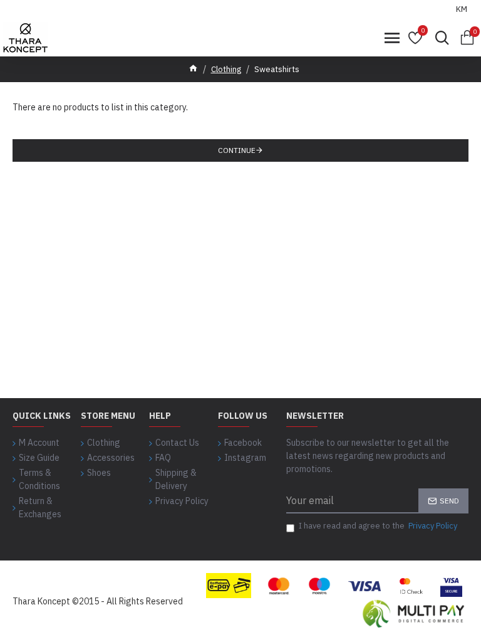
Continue (237, 150)
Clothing (226, 69)
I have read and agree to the (378, 525)
